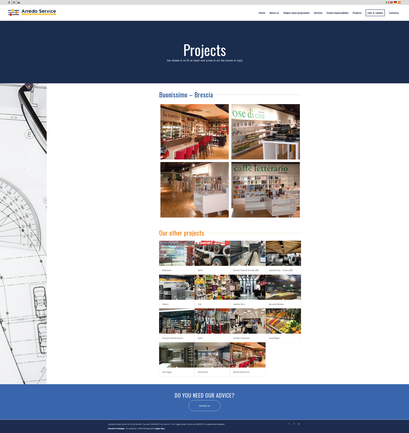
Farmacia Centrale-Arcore (172, 338)
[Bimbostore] (176, 253)
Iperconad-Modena (276, 304)
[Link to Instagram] (14, 2)
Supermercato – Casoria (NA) (281, 270)
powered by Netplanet (216, 424)
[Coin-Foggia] (176, 354)
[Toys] (212, 287)
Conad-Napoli (274, 338)
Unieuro (165, 304)
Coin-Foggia (167, 371)
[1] (194, 132)
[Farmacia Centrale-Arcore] (176, 321)
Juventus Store (239, 304)
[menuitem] (262, 13)
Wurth (200, 270)
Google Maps (160, 428)
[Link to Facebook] (9, 2)
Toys (199, 304)
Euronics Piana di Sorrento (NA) (246, 270)
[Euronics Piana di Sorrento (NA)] (247, 253)
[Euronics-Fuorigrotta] (247, 321)
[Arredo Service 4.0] (32, 13)
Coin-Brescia (203, 371)
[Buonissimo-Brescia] (247, 354)
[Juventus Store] (247, 287)
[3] (194, 190)
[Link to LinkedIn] (18, 2)
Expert (200, 338)
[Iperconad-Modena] (283, 287)
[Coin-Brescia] (212, 354)
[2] (265, 132)
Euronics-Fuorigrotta (241, 338)
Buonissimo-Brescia (241, 371)
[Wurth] (212, 253)
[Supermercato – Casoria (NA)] (283, 253)
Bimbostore (167, 270)
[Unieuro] (176, 287)
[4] (265, 190)
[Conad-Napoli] (283, 321)
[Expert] (212, 321)
